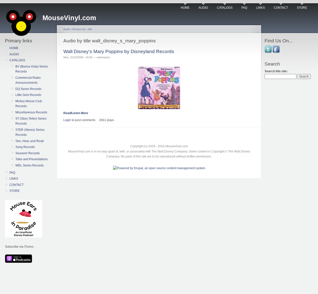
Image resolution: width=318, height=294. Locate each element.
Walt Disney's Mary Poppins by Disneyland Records (118, 51)
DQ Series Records (28, 89)
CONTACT (281, 7)
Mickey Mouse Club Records (28, 103)
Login (67, 120)
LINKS (260, 7)
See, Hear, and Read (29, 141)
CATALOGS (225, 7)
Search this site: (276, 71)
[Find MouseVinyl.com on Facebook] (276, 52)
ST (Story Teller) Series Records (30, 121)
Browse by (79, 29)
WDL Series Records (29, 165)
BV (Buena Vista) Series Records (31, 69)
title (90, 29)
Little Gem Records (28, 95)
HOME (185, 7)
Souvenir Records (27, 153)
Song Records (25, 147)
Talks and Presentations (31, 159)
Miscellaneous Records (31, 112)
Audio (66, 29)
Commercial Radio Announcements (28, 80)
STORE (302, 7)
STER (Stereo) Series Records (29, 132)
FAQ (244, 7)
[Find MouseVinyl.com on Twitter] (269, 52)
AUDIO (203, 7)
